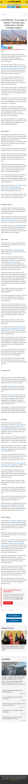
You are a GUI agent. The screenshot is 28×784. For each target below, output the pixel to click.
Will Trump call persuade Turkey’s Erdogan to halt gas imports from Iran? (13, 648)
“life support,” (16, 150)
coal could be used (18, 250)
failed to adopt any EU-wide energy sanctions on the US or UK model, (13, 426)
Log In (8, 4)
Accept (22, 778)
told (19, 281)
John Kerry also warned (16, 225)
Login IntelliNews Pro (16, 4)
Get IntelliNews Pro (14, 620)
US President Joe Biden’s (16, 520)
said (7, 299)
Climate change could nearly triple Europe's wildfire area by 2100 (13, 678)
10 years (22, 360)
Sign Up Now (8, 603)
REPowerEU (4, 449)
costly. (9, 253)
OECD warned (13, 395)
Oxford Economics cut (14, 386)
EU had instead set (16, 437)
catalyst (20, 506)
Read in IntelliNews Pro (14, 615)
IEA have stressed (8, 505)
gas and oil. (21, 510)
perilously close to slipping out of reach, (11, 220)
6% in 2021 (17, 185)
